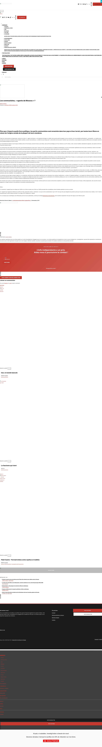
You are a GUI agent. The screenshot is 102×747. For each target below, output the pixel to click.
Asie (5, 29)
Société (6, 45)
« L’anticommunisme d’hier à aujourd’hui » (21, 200)
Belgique (6, 31)
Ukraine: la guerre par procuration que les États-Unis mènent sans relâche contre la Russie (20, 579)
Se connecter (97, 4)
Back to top (2, 630)
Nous (1, 708)
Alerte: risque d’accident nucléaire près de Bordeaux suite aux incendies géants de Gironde (20, 592)
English (100, 639)
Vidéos (1, 703)
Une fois (8, 257)
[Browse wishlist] (9, 461)
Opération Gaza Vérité (51, 49)
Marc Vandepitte (12, 564)
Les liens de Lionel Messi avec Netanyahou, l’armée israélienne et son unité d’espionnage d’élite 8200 (22, 582)
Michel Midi (2, 693)
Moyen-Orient (7, 42)
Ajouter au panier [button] (3, 368)
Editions (1, 701)
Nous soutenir (8, 66)
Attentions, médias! (4, 688)
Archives (2, 711)
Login (10, 283)
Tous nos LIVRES (51, 570)
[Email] (91, 5)
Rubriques (4, 25)
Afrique (6, 26)
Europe (6, 41)
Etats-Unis (7, 39)
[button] (11, 277)
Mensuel (8, 259)
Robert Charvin (3, 103)
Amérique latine (4, 659)
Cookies (53, 620)
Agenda (4, 63)
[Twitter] (91, 3)
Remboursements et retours (58, 615)
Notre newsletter (9, 69)
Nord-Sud (6, 44)
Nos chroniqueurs (3, 697)
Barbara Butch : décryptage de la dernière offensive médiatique (15, 585)
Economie (3, 668)
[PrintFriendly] (91, 4)
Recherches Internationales (49, 195)
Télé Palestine (3, 683)
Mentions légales (55, 617)
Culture (6, 32)
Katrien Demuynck (5, 564)
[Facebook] (91, 2)
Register (6, 283)
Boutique (2, 285)
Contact (53, 612)
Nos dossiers (3, 695)
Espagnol (97, 639)
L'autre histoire (8, 237)
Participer (7, 262)
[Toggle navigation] (1, 11)
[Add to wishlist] (9, 368)
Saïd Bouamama (4, 377)
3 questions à (3, 686)
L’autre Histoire (3, 690)
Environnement (8, 38)
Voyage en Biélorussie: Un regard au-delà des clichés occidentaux (15, 589)
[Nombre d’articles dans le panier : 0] (3, 74)
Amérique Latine (8, 28)
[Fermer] (101, 1)
